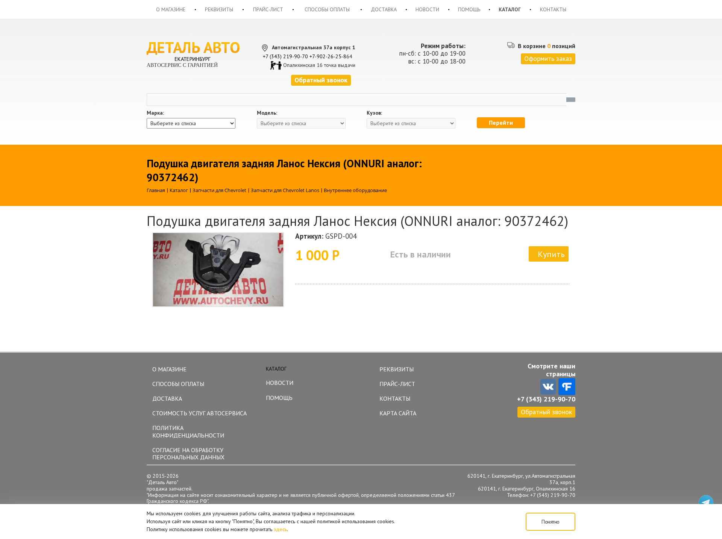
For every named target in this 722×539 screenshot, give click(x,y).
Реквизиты (219, 9)
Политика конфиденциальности (188, 431)
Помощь (469, 9)
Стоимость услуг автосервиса (199, 413)
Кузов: (374, 113)
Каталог (510, 9)
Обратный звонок (546, 411)
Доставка (384, 9)
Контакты (553, 9)
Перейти (501, 122)
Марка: (155, 113)
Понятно (551, 521)
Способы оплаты (327, 9)
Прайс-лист (268, 9)
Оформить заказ (548, 58)
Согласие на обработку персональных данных (188, 453)
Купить (551, 254)
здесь (280, 529)
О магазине (170, 9)
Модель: (267, 113)
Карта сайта (397, 413)
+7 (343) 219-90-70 (285, 56)
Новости (427, 9)
